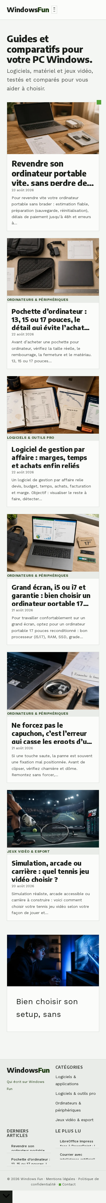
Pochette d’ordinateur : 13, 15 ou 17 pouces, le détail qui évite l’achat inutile (30, 1160)
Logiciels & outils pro (75, 1093)
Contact (68, 1184)
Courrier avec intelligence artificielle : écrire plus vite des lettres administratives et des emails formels (79, 1156)
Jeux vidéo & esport (74, 1119)
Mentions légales (60, 1179)
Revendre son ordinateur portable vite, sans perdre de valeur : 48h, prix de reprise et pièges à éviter (28, 1147)
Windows (28, 9)
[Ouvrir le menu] (54, 10)
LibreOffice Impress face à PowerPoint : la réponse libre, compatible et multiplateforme (78, 1142)
